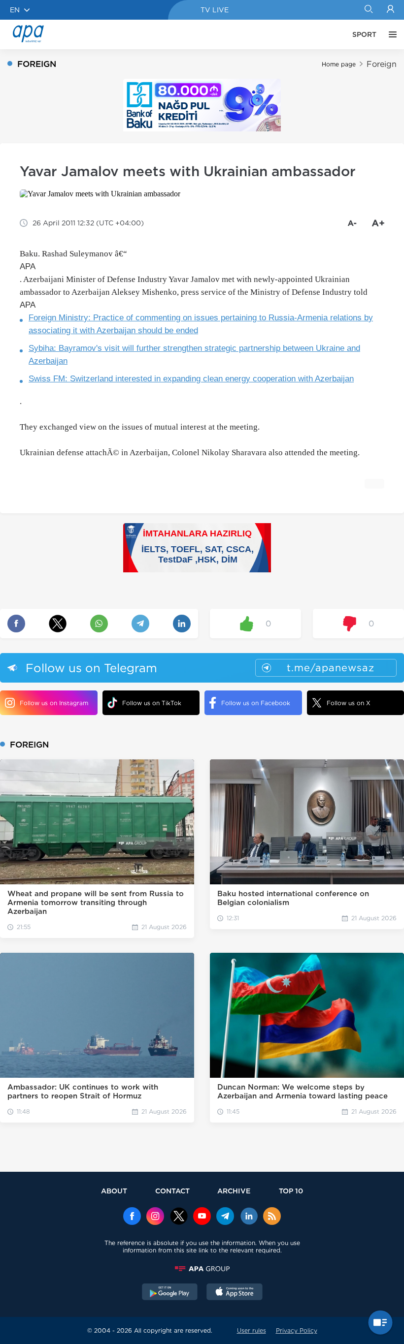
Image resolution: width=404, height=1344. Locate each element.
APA (27, 266)
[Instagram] (155, 1217)
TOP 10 (291, 1191)
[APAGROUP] (202, 1268)
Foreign (382, 64)
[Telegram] (225, 1217)
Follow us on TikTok (151, 703)
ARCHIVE (234, 1191)
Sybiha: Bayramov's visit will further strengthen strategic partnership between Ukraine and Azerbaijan (194, 355)
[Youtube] (202, 1217)
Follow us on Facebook (255, 703)
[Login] (390, 10)
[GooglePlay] (170, 1292)
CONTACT (172, 1191)
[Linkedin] (249, 1217)
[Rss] (272, 1217)
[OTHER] (390, 34)
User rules (251, 1330)
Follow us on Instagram (54, 703)
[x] (179, 1217)
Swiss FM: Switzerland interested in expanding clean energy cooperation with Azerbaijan (191, 378)
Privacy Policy (296, 1330)
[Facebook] (132, 1217)
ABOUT (114, 1191)
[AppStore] (234, 1292)
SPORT (364, 34)
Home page (339, 64)
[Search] (368, 10)
